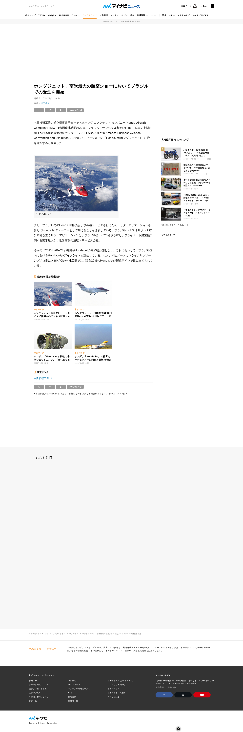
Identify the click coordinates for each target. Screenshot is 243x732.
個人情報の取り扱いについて (120, 680)
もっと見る (166, 235)
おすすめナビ (183, 15)
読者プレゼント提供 (38, 689)
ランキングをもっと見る (172, 225)
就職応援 (104, 15)
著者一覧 (33, 701)
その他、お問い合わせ (39, 697)
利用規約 (72, 680)
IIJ (152, 15)
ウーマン (76, 15)
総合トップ (30, 15)
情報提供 (72, 697)
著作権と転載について (39, 684)
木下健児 (45, 103)
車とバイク (73, 634)
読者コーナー (168, 15)
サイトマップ (74, 684)
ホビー (124, 15)
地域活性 (141, 15)
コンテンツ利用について (79, 689)
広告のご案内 (35, 692)
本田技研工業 (41, 378)
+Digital (52, 15)
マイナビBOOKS (200, 15)
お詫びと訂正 (113, 697)
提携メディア (113, 689)
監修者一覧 (73, 701)
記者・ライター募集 (116, 692)
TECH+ (41, 15)
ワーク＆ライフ (89, 15)
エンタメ (114, 15)
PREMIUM (64, 15)
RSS (70, 692)
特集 (132, 15)
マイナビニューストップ (39, 634)
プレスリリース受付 (116, 684)
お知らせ (33, 680)
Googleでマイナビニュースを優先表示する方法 (121, 21)
